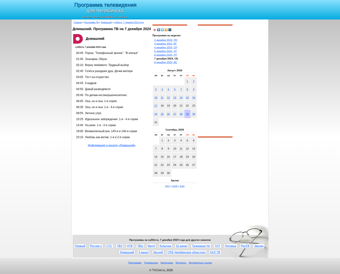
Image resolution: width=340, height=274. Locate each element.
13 (174, 97)
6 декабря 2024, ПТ (165, 54)
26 (168, 114)
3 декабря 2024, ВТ (165, 43)
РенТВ (245, 245)
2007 (167, 186)
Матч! (151, 245)
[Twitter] (162, 29)
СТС (109, 245)
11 (162, 97)
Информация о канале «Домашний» (112, 145)
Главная (77, 22)
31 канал (181, 245)
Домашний (106, 22)
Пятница (230, 245)
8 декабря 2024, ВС (165, 62)
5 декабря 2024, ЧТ (165, 51)
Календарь (167, 262)
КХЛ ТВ (215, 252)
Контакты (181, 262)
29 (187, 114)
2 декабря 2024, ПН (165, 40)
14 (181, 97)
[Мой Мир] (170, 29)
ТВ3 (119, 245)
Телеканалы (151, 262)
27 (174, 114)
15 (187, 97)
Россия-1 (96, 245)
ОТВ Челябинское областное (187, 252)
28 (181, 114)
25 (162, 114)
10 (155, 97)
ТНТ (217, 245)
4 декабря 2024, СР (165, 47)
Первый (80, 245)
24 (155, 114)
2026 (182, 186)
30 (193, 114)
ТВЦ (140, 245)
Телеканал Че (201, 245)
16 (193, 97)
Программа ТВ (91, 22)
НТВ (130, 245)
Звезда (259, 245)
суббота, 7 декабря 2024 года (129, 22)
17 (155, 105)
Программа (134, 262)
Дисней (158, 252)
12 (168, 97)
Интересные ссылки (200, 262)
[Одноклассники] (166, 29)
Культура (165, 245)
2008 (174, 186)
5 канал (144, 252)
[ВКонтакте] (159, 29)
